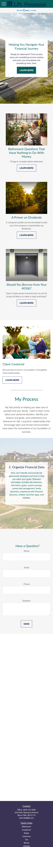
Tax (26, 839)
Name (26, 550)
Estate (26, 833)
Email (26, 567)
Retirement (26, 826)
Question (26, 600)
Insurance (27, 836)
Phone (27, 584)
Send (26, 623)
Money (26, 842)
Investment (26, 829)
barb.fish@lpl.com (26, 818)
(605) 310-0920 (29, 809)
